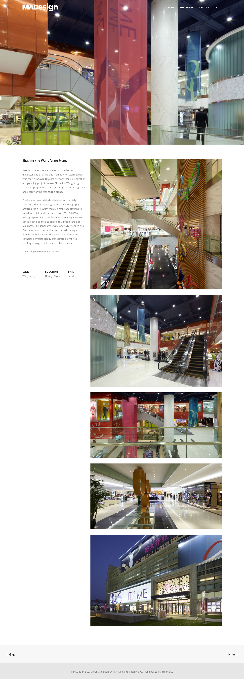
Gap (12, 654)
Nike (231, 654)
